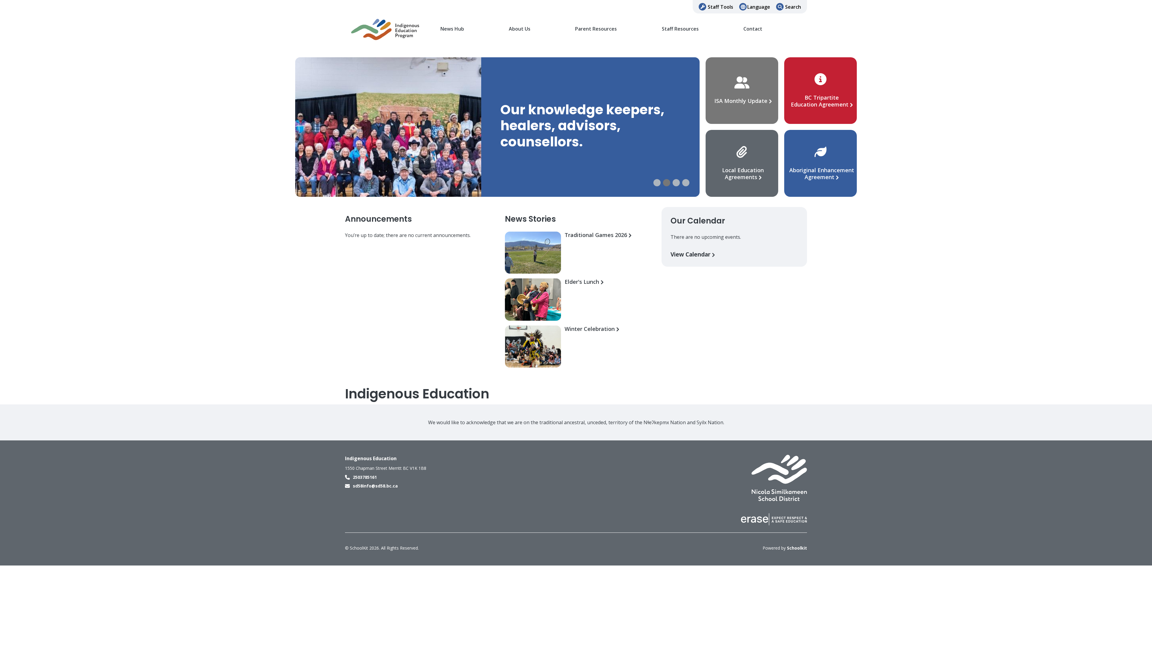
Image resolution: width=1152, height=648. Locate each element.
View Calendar (691, 254)
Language (758, 7)
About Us (519, 29)
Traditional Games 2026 (596, 235)
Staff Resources (680, 29)
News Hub (452, 29)
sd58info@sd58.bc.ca (375, 486)
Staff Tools (720, 7)
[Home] (385, 29)
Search (793, 7)
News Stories (530, 219)
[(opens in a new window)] (779, 477)
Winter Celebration (590, 329)
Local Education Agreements (743, 173)
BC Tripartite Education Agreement (820, 101)
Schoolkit (797, 548)
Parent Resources (596, 29)
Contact (752, 29)
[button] (657, 182)
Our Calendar (697, 220)
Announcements (378, 219)
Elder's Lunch (583, 281)
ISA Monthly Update (741, 100)
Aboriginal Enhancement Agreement (821, 173)
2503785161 (365, 477)
